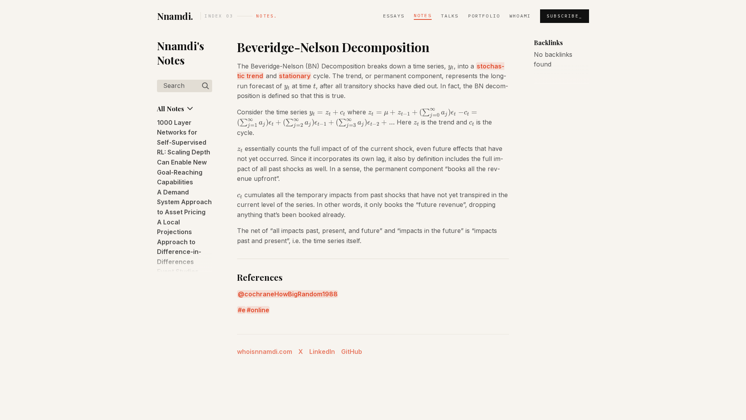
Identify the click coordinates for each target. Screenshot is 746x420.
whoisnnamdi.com (264, 351)
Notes (423, 15)
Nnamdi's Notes (180, 52)
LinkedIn (322, 351)
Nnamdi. (175, 16)
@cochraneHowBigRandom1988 (288, 294)
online (260, 310)
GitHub (351, 351)
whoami (520, 16)
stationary (294, 76)
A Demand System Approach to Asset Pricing (184, 202)
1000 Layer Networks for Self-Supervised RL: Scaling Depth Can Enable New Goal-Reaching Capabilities (183, 152)
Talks (450, 16)
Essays (393, 16)
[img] (205, 85)
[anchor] (436, 47)
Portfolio (484, 16)
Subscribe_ (564, 16)
